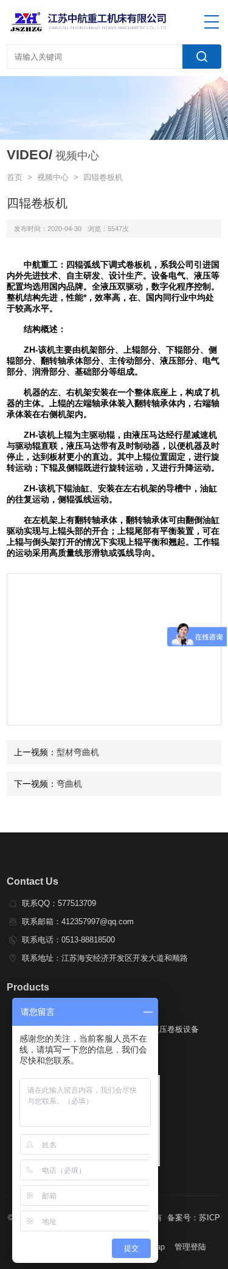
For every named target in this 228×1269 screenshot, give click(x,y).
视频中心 (53, 177)
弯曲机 (69, 784)
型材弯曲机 (78, 752)
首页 (14, 177)
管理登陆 (190, 1246)
